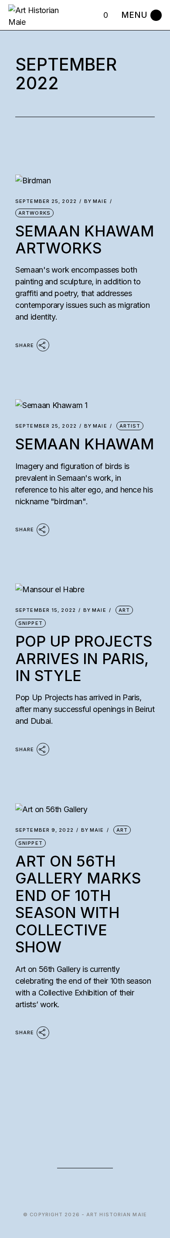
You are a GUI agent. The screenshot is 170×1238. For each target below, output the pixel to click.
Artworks (34, 213)
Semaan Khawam (84, 444)
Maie (95, 201)
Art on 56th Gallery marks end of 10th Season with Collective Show (78, 904)
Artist (130, 426)
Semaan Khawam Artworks (84, 239)
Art (124, 610)
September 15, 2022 (45, 610)
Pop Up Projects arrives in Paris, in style (83, 658)
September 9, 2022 (44, 830)
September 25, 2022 (46, 201)
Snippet (30, 623)
